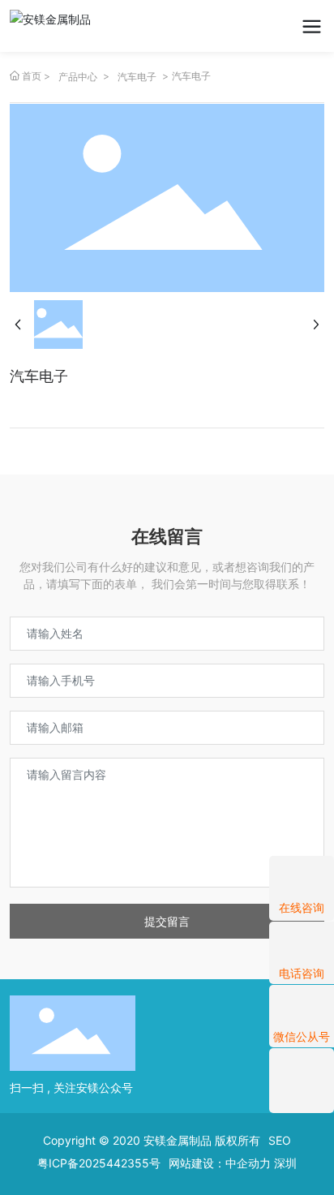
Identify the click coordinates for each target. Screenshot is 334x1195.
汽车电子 (137, 77)
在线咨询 (301, 907)
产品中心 (77, 77)
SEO (279, 1140)
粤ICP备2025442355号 (99, 1163)
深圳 (285, 1163)
